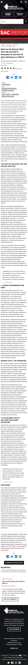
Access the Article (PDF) (14, 563)
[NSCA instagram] (16, 663)
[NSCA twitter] (8, 663)
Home (3, 44)
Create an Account (20, 14)
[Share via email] (20, 77)
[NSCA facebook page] (12, 663)
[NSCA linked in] (20, 663)
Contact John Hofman (9, 586)
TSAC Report (4, 63)
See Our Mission (14, 629)
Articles (15, 44)
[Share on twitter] (12, 77)
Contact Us (14, 648)
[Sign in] (21, 2)
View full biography (10, 599)
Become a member (8, 14)
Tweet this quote (8, 282)
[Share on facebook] (8, 77)
